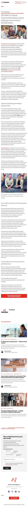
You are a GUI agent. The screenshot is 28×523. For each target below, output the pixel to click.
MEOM (23, 504)
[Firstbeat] (5, 2)
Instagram (12, 492)
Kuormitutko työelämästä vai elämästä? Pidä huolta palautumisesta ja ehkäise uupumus (13, 376)
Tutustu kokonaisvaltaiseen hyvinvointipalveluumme (14, 296)
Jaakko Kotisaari (7, 351)
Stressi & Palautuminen (12, 339)
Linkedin (16, 492)
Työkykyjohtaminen (17, 373)
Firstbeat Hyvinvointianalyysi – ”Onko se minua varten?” (14, 342)
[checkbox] (7, 451)
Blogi (2, 495)
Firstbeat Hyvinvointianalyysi (9, 43)
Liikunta (5, 339)
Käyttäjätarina (5, 12)
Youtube (19, 492)
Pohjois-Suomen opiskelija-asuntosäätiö (12, 13)
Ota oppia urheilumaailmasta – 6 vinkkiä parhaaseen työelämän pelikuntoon (12, 411)
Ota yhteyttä (14, 498)
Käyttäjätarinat (3, 427)
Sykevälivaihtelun (5, 148)
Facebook (9, 492)
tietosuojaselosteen (9, 464)
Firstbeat (12, 310)
